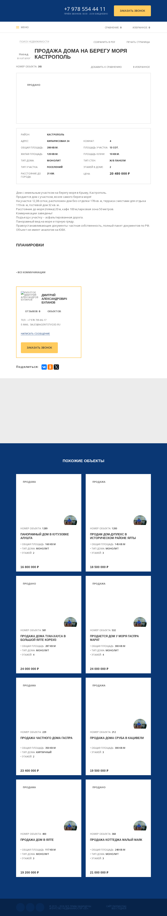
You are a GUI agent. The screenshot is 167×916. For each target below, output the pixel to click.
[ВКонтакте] (44, 367)
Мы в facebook (40, 907)
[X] (56, 367)
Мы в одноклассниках (30, 907)
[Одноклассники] (50, 367)
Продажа (29, 481)
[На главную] (36, 10)
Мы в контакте (20, 907)
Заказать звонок (132, 11)
